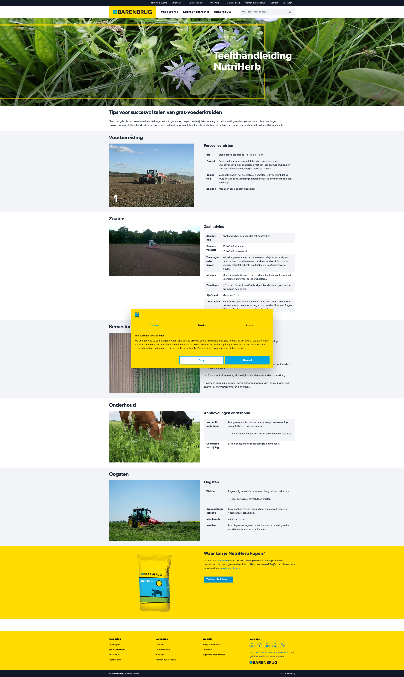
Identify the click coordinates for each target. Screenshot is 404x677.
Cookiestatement (132, 674)
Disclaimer (207, 650)
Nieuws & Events (159, 3)
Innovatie (214, 3)
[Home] (132, 12)
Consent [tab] (154, 325)
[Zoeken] (290, 12)
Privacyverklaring (116, 674)
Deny (201, 360)
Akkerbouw (222, 12)
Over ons (176, 3)
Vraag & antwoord (211, 645)
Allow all (247, 360)
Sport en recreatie (196, 12)
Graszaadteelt (233, 3)
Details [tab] (202, 325)
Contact (274, 3)
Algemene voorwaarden (214, 655)
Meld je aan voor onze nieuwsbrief (268, 652)
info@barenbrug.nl (231, 568)
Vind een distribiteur (216, 579)
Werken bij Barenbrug (255, 3)
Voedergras (169, 12)
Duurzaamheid (195, 3)
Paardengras (115, 660)
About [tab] (249, 325)
